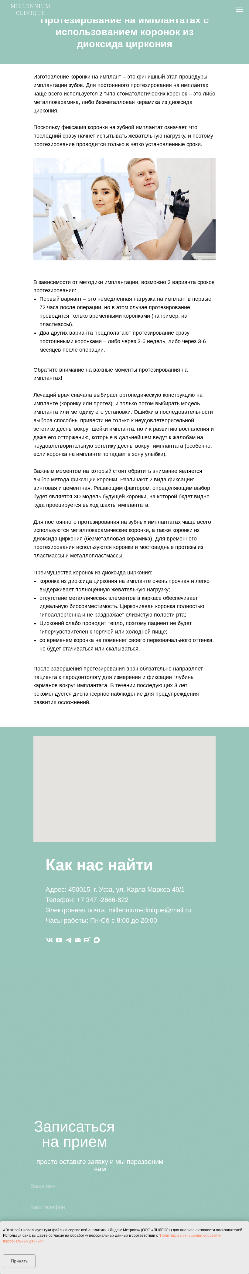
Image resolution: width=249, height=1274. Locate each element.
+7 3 (83, 900)
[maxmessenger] (97, 940)
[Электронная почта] (78, 940)
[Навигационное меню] (239, 10)
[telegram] (68, 940)
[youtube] (59, 940)
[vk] (49, 940)
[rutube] (87, 940)
